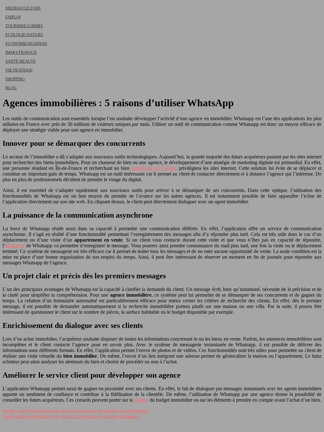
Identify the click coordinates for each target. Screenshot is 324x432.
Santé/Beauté (20, 61)
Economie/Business (26, 43)
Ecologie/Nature (24, 34)
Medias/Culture (23, 8)
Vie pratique (19, 70)
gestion (141, 400)
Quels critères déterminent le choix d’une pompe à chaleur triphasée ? (72, 416)
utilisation (15, 245)
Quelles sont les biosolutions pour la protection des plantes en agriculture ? (77, 410)
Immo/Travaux (21, 52)
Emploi (13, 17)
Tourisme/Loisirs (24, 25)
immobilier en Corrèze (154, 168)
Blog (10, 87)
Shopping (15, 79)
